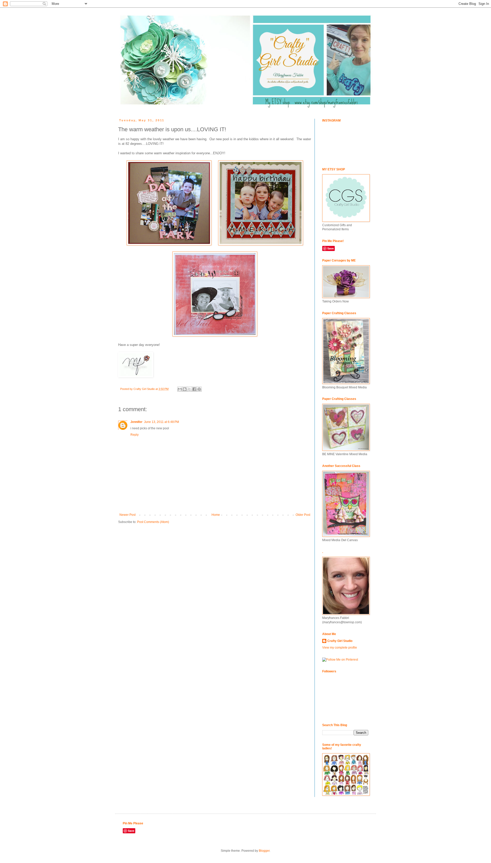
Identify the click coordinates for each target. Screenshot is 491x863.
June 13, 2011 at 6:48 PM (161, 422)
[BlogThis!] (184, 389)
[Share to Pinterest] (199, 389)
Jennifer (136, 422)
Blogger (264, 851)
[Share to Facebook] (194, 389)
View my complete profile (339, 647)
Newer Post (127, 515)
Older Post (303, 515)
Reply (134, 434)
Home (215, 515)
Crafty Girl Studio (339, 641)
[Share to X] (189, 389)
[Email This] (179, 389)
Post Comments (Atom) (153, 522)
